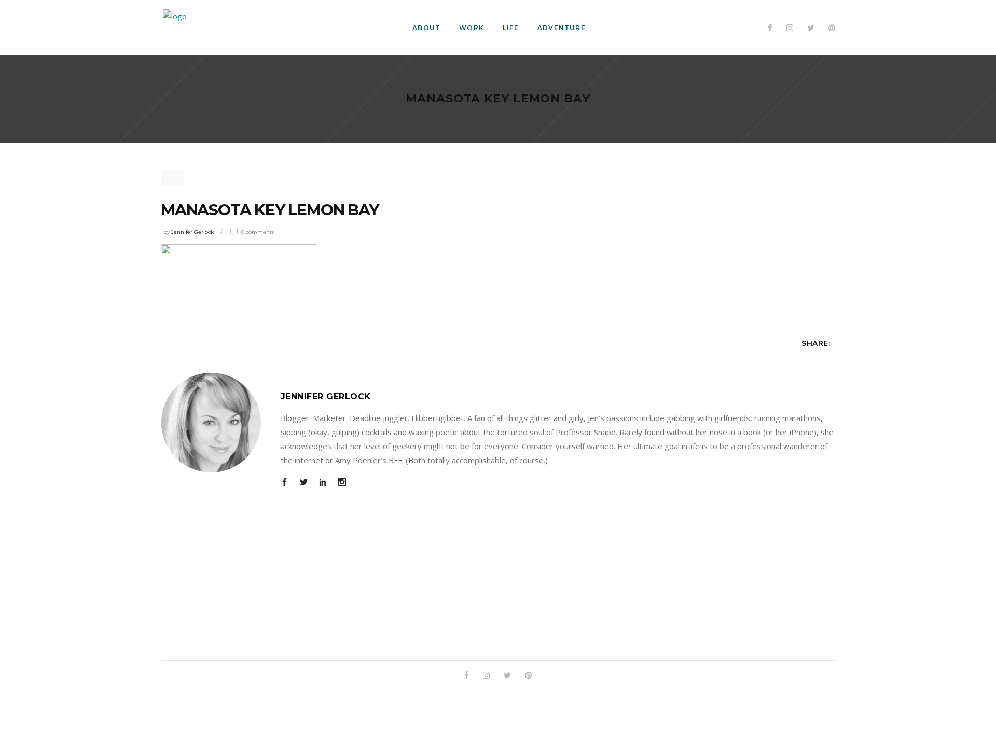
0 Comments (257, 231)
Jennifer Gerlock (192, 231)
